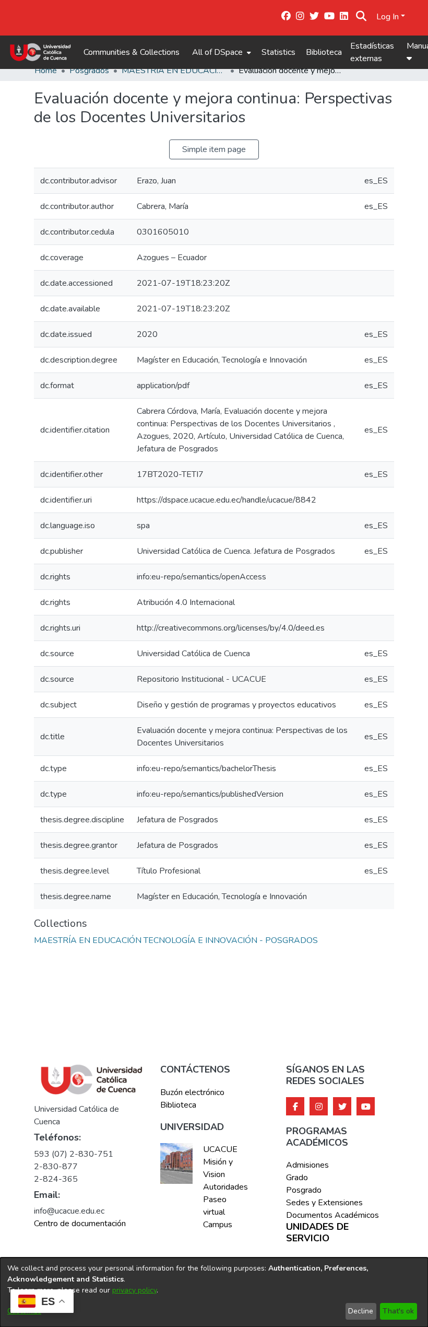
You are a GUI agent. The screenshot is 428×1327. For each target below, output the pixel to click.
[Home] (40, 52)
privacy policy (134, 1290)
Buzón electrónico (192, 1092)
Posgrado (304, 1190)
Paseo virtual (215, 1206)
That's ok (398, 1311)
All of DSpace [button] (217, 52)
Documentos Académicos (332, 1215)
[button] (361, 16)
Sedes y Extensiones (324, 1202)
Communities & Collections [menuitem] (132, 52)
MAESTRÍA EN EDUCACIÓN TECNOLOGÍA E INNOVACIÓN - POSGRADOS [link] (174, 70)
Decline (360, 1311)
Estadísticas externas (372, 52)
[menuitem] (220, 52)
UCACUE (220, 1149)
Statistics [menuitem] (278, 52)
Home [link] (45, 70)
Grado (297, 1177)
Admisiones (307, 1165)
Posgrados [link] (89, 70)
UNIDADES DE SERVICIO (317, 1232)
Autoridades (224, 1187)
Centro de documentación (80, 1223)
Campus (217, 1224)
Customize (24, 1311)
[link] (176, 940)
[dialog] (214, 1292)
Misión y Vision (218, 1168)
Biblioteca (324, 52)
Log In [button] (388, 16)
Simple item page (214, 149)
